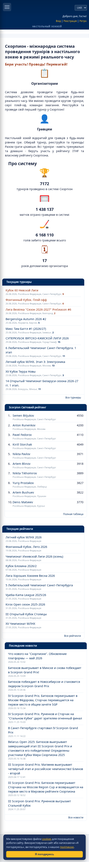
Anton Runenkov (24, 425)
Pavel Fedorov (22, 435)
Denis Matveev (23, 502)
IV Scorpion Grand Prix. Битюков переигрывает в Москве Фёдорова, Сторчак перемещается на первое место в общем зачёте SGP (42, 700)
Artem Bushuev (23, 492)
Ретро (83, 21)
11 (64, 356)
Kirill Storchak (22, 444)
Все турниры (73, 397)
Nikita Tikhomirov (25, 473)
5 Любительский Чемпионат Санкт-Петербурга (39, 585)
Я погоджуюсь (44, 854)
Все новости (75, 817)
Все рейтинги (72, 636)
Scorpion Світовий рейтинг (27, 407)
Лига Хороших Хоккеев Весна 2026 (30, 576)
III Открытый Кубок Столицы (26, 614)
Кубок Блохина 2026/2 (21, 566)
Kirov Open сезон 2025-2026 (25, 604)
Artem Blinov (21, 464)
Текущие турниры (19, 282)
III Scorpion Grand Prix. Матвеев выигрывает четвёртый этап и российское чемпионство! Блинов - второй (45, 769)
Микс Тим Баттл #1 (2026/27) (26, 329)
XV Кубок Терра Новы (21, 371)
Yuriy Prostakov (23, 483)
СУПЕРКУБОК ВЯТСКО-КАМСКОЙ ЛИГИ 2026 (37, 338)
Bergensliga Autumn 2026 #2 (26, 319)
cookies (46, 839)
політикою (67, 847)
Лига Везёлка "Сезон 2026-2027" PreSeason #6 (38, 309)
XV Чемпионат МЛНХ (20, 624)
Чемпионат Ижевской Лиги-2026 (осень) (34, 556)
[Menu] (7, 7)
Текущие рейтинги (19, 529)
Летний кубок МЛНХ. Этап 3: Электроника (35, 362)
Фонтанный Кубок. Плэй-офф (26, 300)
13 (53, 365)
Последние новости (23, 645)
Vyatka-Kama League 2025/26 (26, 595)
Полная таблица (73, 514)
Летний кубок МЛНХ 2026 (24, 537)
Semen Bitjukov (23, 415)
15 (59, 341)
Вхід (58, 21)
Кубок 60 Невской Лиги (22, 290)
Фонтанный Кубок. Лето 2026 (26, 547)
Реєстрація (70, 21)
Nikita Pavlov (21, 454)
